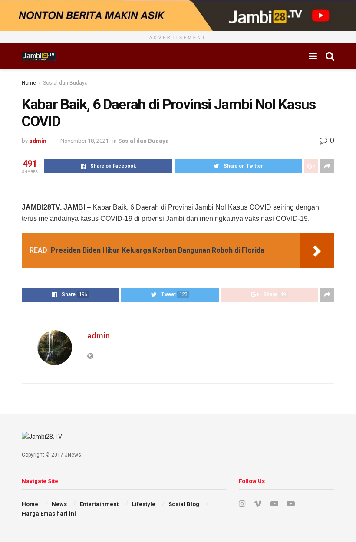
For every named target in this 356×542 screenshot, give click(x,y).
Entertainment (99, 504)
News (59, 504)
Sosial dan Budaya (65, 83)
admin (37, 141)
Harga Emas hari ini (49, 513)
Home (29, 83)
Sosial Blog (183, 504)
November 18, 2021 (84, 141)
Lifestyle (143, 504)
